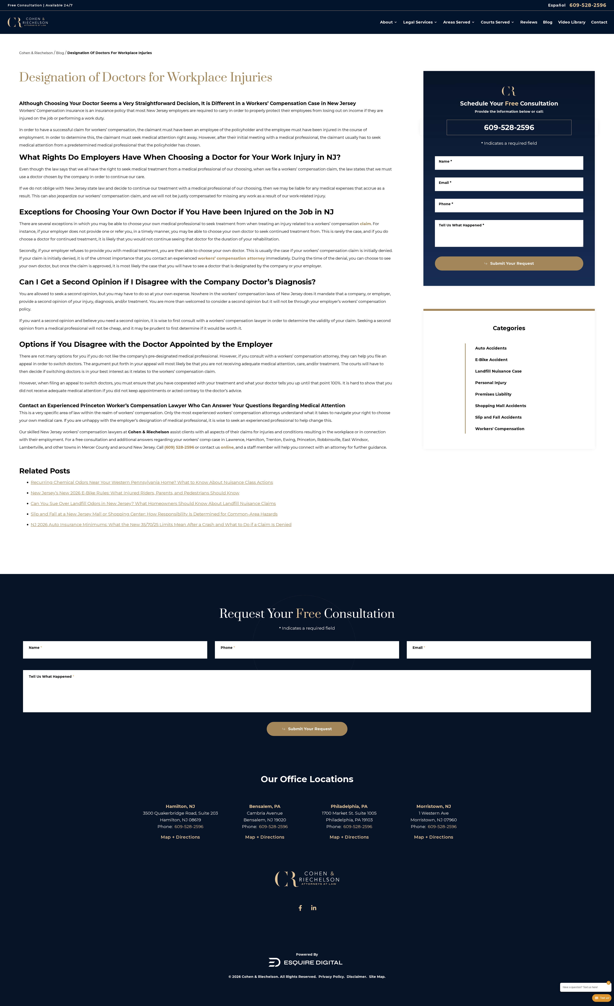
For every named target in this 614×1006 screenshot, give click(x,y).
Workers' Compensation (499, 428)
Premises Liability (493, 394)
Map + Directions (180, 837)
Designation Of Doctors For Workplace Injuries (109, 53)
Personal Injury (490, 382)
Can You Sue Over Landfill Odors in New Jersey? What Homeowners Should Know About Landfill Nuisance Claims (153, 503)
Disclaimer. (357, 977)
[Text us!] (602, 998)
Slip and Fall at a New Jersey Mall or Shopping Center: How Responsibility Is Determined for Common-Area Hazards (154, 514)
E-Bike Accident (491, 359)
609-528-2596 (588, 5)
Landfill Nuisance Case (498, 371)
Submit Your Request (512, 263)
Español (557, 5)
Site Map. (377, 977)
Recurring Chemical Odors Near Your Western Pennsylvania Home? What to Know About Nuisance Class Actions (152, 482)
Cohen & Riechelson (36, 53)
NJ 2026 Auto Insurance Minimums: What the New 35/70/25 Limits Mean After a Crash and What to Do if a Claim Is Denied (161, 524)
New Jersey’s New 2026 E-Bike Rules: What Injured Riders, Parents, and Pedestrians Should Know (135, 492)
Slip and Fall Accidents (498, 417)
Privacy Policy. (332, 977)
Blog (60, 53)
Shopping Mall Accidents (500, 405)
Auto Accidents (491, 348)
